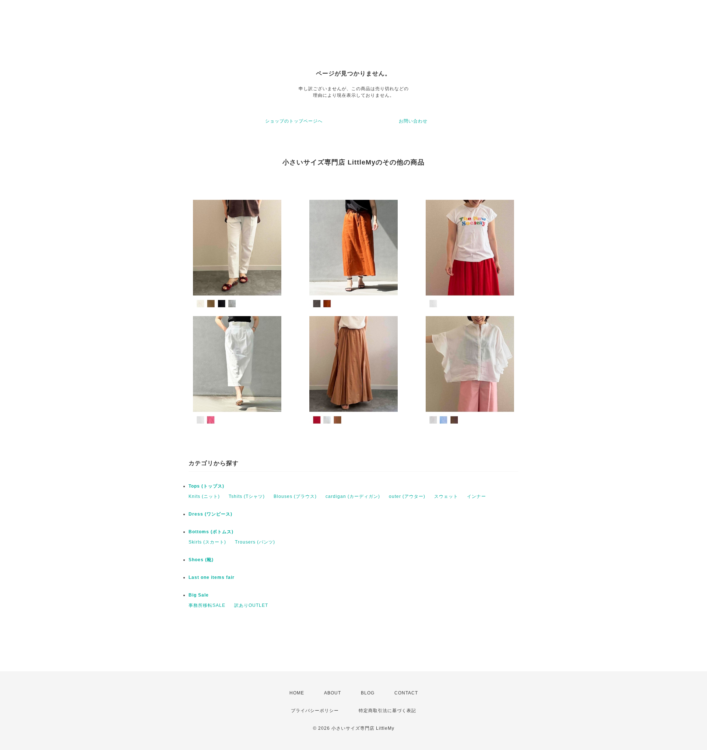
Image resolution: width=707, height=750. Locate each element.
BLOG (367, 693)
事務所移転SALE (207, 605)
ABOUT (332, 693)
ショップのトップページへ (294, 121)
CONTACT (406, 693)
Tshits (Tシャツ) (247, 496)
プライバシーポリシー (315, 710)
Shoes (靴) (201, 559)
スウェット (446, 496)
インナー (476, 496)
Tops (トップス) (206, 486)
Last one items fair (212, 577)
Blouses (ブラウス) (295, 496)
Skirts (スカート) (207, 542)
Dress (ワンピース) (210, 514)
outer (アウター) (407, 496)
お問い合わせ (413, 121)
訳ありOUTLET (251, 605)
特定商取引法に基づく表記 (387, 710)
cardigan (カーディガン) (353, 496)
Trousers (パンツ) (255, 542)
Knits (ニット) (204, 496)
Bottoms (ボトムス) (211, 531)
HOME (296, 693)
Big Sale (199, 595)
